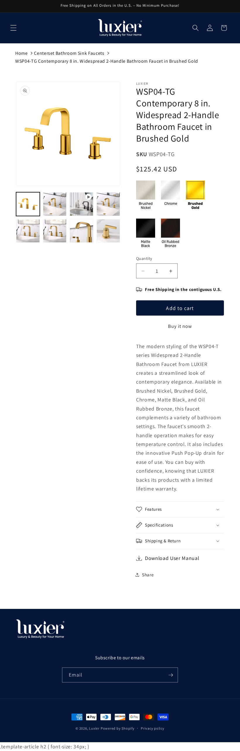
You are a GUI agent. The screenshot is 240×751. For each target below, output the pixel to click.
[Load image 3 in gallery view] (108, 204)
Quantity (144, 258)
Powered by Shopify (118, 728)
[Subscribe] (171, 675)
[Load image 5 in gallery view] (55, 231)
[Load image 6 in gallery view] (81, 231)
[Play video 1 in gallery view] (81, 204)
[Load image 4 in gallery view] (28, 231)
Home (21, 53)
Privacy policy (152, 728)
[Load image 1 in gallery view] (28, 204)
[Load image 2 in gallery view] (55, 204)
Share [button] (148, 575)
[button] (13, 28)
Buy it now (180, 326)
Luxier (94, 728)
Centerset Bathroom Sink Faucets (69, 53)
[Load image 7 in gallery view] (108, 231)
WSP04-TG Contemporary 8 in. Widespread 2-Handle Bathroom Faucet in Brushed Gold (106, 61)
